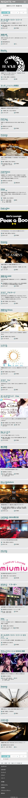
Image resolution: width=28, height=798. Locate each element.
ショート (3, 777)
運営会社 (3, 793)
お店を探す (3, 769)
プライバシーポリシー (6, 790)
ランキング (3, 772)
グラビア (3, 775)
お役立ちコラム (4, 784)
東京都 (6, 763)
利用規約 (3, 787)
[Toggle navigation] (24, 1)
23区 (9, 763)
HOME (2, 763)
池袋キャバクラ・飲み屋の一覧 (16, 763)
